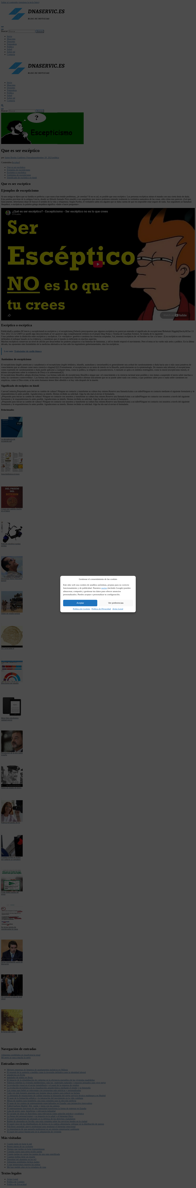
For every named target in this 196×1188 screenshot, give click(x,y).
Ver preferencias (116, 603)
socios (104, 588)
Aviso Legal (117, 609)
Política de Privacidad (101, 609)
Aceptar (80, 603)
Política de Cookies (81, 609)
